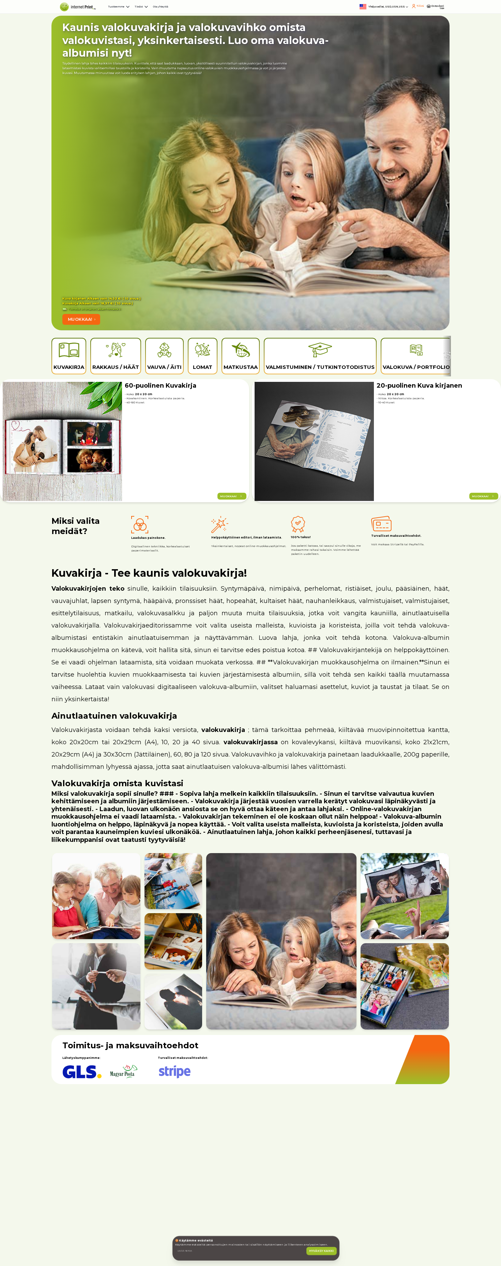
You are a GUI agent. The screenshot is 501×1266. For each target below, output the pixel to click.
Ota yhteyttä (259, 14)
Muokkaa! (109, 322)
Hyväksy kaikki (310, 1236)
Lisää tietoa (204, 1235)
